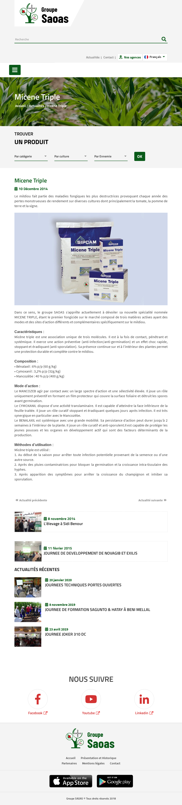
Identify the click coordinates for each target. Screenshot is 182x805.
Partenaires (69, 763)
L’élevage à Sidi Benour (63, 524)
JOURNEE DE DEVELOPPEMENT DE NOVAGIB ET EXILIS (90, 553)
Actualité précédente (33, 500)
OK (139, 156)
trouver (31, 139)
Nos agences (132, 57)
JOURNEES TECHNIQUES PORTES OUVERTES (83, 585)
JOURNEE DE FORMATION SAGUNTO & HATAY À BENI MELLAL (97, 610)
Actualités (93, 57)
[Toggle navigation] (15, 70)
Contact (108, 57)
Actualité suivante (150, 500)
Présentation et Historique (98, 758)
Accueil (20, 105)
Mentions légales (93, 763)
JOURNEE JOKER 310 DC (65, 634)
